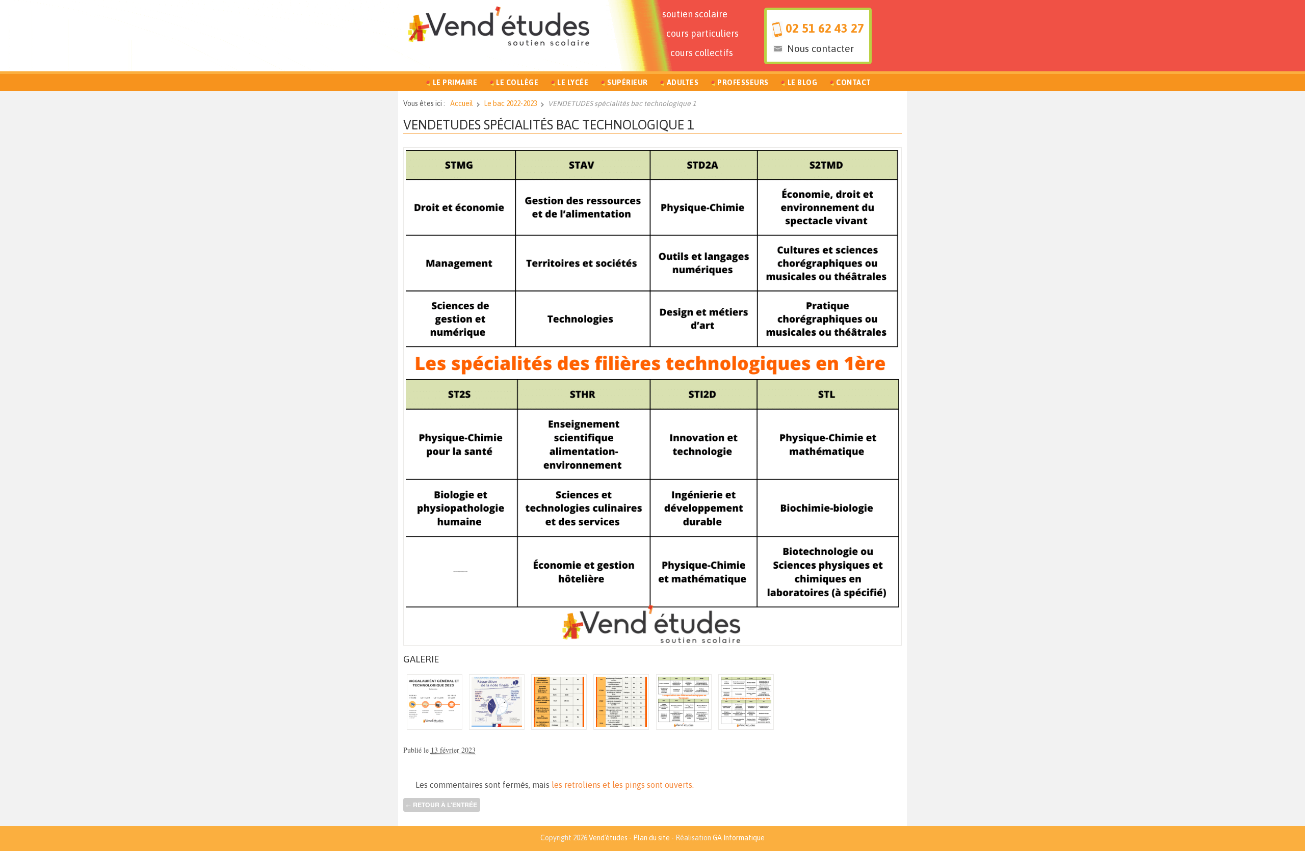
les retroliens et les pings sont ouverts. (623, 784)
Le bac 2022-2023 (510, 103)
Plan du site (651, 838)
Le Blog (803, 82)
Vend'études (608, 838)
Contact (853, 82)
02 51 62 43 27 (825, 28)
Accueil (461, 103)
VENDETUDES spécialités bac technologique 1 (548, 124)
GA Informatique (739, 838)
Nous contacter (820, 48)
